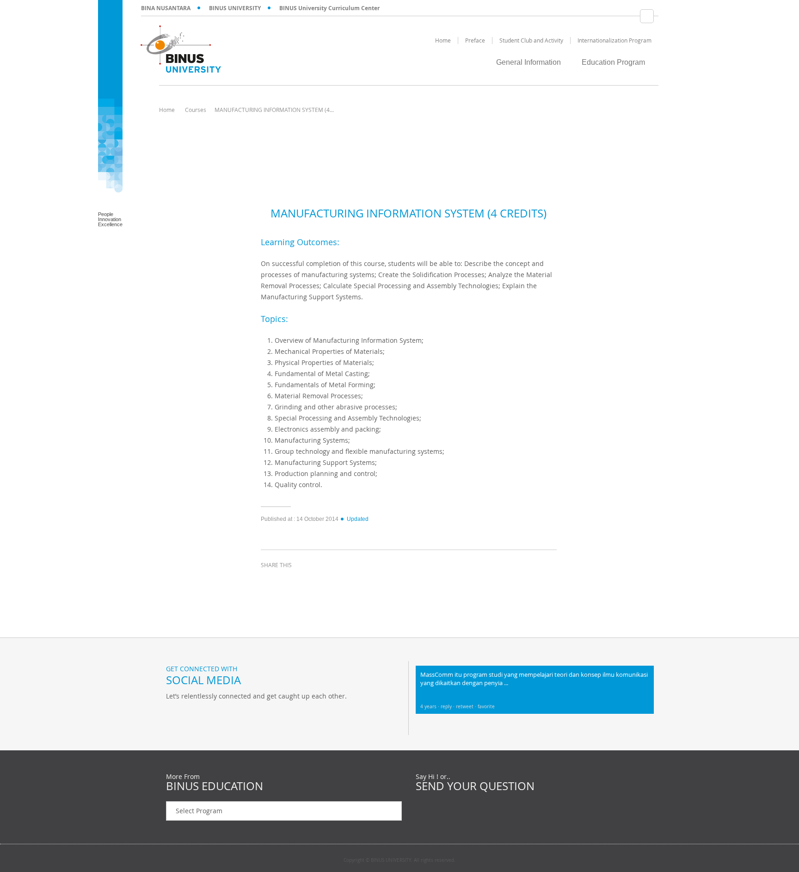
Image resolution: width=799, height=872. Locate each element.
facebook (270, 582)
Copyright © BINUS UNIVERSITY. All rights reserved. (399, 860)
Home (167, 109)
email (339, 582)
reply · (448, 707)
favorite (486, 707)
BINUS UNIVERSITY (235, 8)
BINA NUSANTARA (166, 8)
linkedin (316, 582)
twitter (293, 582)
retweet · (467, 707)
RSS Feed (221, 715)
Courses (195, 109)
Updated (358, 519)
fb (175, 715)
